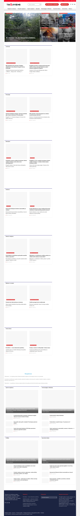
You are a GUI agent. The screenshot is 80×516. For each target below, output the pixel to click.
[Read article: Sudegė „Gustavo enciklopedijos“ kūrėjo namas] (40, 338)
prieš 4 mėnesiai (17, 481)
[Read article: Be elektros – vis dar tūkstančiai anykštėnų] (16, 338)
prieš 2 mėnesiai (53, 423)
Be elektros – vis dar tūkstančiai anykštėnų (20, 38)
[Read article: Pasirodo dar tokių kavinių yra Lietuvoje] (16, 293)
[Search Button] (40, 4)
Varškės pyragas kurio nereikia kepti (37, 302)
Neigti (64, 511)
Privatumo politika (62, 513)
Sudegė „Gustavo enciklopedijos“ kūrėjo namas (39, 347)
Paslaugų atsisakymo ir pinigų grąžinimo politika (31, 512)
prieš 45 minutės (63, 25)
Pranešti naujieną (67, 0)
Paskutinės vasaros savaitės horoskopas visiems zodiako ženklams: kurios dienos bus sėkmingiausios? (16, 162)
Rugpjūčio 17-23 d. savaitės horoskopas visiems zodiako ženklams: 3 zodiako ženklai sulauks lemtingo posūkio (39, 162)
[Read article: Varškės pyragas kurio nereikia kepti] (40, 293)
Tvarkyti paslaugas (53, 508)
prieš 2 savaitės (9, 120)
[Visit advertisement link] (65, 53)
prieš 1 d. (8, 168)
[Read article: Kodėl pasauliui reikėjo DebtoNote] (45, 417)
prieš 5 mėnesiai (33, 215)
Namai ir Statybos (10, 252)
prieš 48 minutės (45, 39)
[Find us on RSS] (74, 4)
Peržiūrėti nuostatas (73, 511)
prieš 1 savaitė (32, 168)
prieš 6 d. (16, 424)
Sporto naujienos (30, 8)
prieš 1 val (62, 39)
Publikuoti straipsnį (52, 4)
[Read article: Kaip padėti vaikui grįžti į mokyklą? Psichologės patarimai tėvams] (9, 423)
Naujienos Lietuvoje (12, 8)
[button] (77, 499)
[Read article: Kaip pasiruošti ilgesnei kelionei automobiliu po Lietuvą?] (16, 199)
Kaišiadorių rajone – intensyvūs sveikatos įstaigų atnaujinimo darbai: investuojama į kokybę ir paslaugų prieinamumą (48, 20)
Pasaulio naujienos (21, 8)
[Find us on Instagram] (72, 4)
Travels (31, 514)
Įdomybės (38, 8)
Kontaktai (67, 513)
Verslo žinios (64, 8)
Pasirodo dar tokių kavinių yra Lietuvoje (14, 302)
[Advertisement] (28, 84)
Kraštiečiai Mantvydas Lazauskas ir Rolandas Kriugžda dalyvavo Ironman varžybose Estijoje (30, 505)
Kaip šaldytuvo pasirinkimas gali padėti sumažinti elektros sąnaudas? (57, 410)
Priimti (54, 511)
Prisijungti (73, 0)
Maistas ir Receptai (11, 299)
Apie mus (13, 512)
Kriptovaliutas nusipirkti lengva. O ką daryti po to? (60, 421)
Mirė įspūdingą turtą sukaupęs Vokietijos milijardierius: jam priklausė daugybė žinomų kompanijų (15, 67)
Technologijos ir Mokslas (46, 8)
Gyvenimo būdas (56, 8)
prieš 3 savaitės (53, 468)
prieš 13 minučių (9, 39)
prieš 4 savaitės (33, 120)
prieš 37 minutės (45, 25)
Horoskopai (61, 0)
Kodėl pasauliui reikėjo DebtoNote (57, 415)
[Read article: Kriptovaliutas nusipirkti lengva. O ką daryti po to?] (45, 423)
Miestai (70, 8)
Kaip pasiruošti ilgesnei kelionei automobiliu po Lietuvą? (61, 472)
